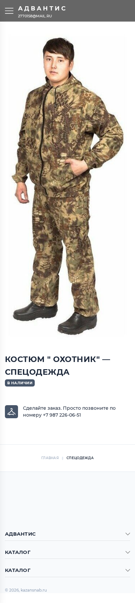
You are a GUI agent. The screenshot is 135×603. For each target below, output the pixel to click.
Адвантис (42, 8)
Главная (50, 458)
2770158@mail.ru (35, 15)
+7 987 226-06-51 (62, 415)
